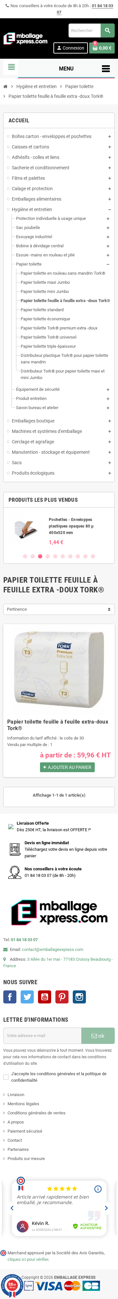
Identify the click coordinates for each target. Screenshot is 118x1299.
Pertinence (17, 609)
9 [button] (85, 556)
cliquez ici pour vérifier (28, 1259)
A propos (16, 1122)
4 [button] (48, 556)
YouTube (44, 996)
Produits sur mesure (26, 1158)
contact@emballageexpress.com (52, 949)
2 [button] (32, 556)
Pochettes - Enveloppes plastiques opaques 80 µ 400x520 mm (71, 526)
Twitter (27, 996)
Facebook (9, 996)
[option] (59, 530)
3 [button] (40, 556)
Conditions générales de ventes (37, 1112)
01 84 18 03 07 (24, 939)
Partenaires (18, 1149)
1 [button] (25, 556)
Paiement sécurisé (25, 1131)
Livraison (16, 1094)
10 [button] (93, 556)
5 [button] (55, 556)
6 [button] (63, 556)
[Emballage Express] (25, 38)
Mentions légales (23, 1103)
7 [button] (70, 556)
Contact (15, 1140)
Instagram (79, 996)
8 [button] (78, 556)
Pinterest (62, 996)
